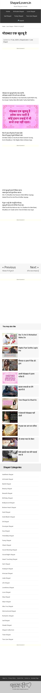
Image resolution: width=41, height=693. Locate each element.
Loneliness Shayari (8, 587)
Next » (34, 267)
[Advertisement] (20, 70)
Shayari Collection (8, 630)
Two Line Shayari (31, 16)
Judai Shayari (6, 578)
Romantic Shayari (8, 616)
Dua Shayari (6, 531)
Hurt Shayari (6, 564)
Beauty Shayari (7, 488)
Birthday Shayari (7, 498)
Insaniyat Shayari (7, 569)
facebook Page (34, 678)
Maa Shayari (6, 597)
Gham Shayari (6, 545)
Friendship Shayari (8, 536)
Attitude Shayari (18, 11)
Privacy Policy (12, 678)
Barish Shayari (6, 484)
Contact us (27, 678)
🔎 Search (20, 21)
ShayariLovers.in (20, 3)
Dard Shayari (6, 512)
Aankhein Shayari (7, 474)
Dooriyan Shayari (7, 526)
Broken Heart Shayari (9, 507)
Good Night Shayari (8, 554)
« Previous (9, 267)
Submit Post (20, 678)
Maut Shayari (6, 602)
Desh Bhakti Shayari (8, 517)
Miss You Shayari (7, 606)
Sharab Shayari (7, 625)
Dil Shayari (5, 521)
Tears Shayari (6, 635)
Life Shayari (6, 583)
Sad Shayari (7, 16)
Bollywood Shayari (8, 503)
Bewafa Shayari (7, 493)
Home (8, 11)
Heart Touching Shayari (9, 559)
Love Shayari (31, 11)
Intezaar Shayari (7, 573)
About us (5, 678)
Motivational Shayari (9, 611)
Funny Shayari (18, 16)
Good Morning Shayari (9, 550)
